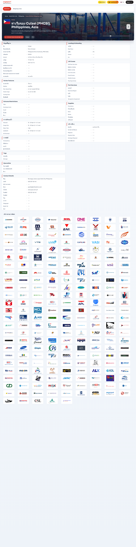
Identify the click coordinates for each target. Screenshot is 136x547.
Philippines (21, 16)
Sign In (128, 2)
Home (6, 16)
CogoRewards (113, 2)
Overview (7, 8)
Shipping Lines (17, 8)
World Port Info (13, 16)
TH (123, 2)
